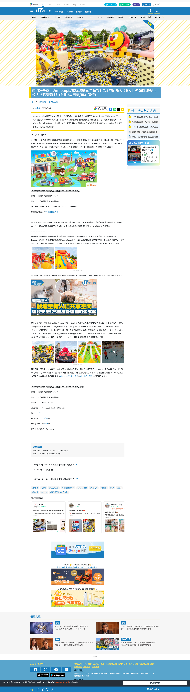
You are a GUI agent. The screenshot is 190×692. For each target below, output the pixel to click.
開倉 (90, 663)
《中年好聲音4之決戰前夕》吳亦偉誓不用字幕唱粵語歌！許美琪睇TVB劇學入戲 (74, 643)
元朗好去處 (122, 663)
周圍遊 (121, 17)
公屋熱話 (70, 12)
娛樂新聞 (79, 12)
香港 (119, 488)
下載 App (147, 4)
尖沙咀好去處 (98, 663)
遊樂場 (35, 492)
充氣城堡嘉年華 (68, 488)
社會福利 (95, 666)
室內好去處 (53, 101)
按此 (40, 413)
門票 (112, 488)
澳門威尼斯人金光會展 (59, 492)
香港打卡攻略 (146, 17)
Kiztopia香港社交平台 (69, 376)
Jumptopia (54, 488)
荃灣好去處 (133, 663)
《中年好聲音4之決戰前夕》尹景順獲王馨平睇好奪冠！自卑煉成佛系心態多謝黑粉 (140, 627)
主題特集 (158, 17)
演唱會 (34, 17)
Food (58, 5)
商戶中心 (136, 4)
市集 (85, 663)
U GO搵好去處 (111, 4)
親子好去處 (82, 488)
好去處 (35, 488)
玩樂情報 (42, 101)
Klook (44, 492)
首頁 (33, 101)
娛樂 (57, 623)
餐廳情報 (78, 666)
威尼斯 (104, 488)
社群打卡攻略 (126, 4)
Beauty (66, 5)
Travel (50, 5)
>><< (52, 211)
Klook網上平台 (86, 376)
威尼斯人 (94, 488)
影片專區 (110, 17)
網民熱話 (77, 673)
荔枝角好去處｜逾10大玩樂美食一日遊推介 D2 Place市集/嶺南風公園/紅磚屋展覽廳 (140, 643)
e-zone (82, 5)
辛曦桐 (37, 108)
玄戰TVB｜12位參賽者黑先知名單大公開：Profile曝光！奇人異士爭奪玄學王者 (72, 627)
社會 (152, 663)
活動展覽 (78, 663)
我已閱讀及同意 (155, 683)
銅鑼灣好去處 (111, 663)
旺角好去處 (144, 663)
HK (43, 5)
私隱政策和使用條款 (62, 682)
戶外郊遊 (86, 666)
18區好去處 (132, 17)
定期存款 (88, 12)
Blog (74, 5)
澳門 (44, 488)
